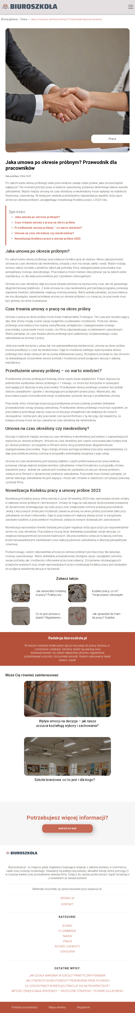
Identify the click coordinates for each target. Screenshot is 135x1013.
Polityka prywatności (24, 1007)
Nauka (67, 936)
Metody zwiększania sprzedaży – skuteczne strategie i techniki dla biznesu (67, 991)
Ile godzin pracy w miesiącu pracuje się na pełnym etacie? (67, 986)
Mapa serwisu (57, 1007)
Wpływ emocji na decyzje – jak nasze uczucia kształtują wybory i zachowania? (67, 723)
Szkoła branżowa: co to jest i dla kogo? (64, 780)
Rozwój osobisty (67, 946)
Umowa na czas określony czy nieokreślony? (44, 233)
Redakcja (67, 898)
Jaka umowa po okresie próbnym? (37, 217)
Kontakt (67, 904)
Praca (24, 19)
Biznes (67, 926)
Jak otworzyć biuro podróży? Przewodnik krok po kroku (67, 980)
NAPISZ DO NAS (67, 828)
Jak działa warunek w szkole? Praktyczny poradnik (67, 975)
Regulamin (83, 1007)
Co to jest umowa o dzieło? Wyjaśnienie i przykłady (48, 616)
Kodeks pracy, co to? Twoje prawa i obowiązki (107, 592)
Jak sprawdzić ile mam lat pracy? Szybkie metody (106, 616)
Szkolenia (67, 951)
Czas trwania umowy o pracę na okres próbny (45, 222)
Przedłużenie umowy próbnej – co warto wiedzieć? (48, 227)
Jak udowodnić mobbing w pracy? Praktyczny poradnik (51, 593)
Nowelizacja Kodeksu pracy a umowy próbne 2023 (48, 238)
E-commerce (67, 931)
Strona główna (9, 19)
